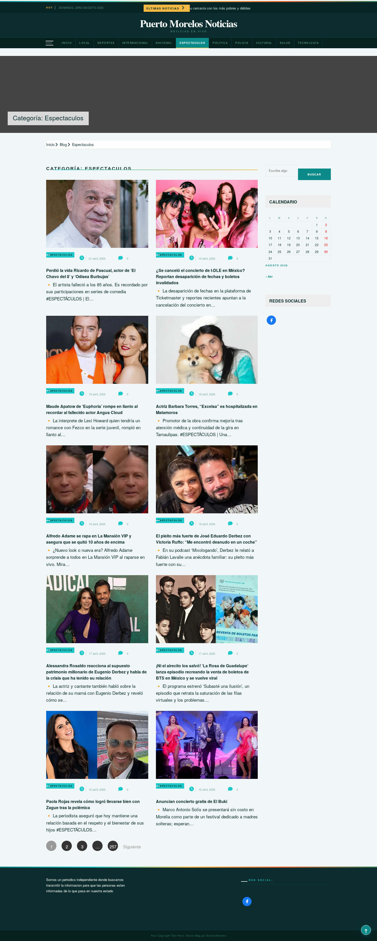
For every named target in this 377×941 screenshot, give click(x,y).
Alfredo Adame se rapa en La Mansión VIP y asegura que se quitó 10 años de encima (88, 539)
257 (113, 846)
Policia (242, 43)
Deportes (106, 43)
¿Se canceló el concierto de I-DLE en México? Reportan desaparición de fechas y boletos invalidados (200, 276)
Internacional (135, 43)
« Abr (269, 276)
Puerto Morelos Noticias (188, 23)
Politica (220, 43)
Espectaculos (192, 43)
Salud (285, 43)
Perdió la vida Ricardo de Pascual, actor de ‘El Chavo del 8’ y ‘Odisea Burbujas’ (90, 273)
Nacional (164, 43)
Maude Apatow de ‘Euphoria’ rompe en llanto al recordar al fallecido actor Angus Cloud (92, 409)
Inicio (67, 43)
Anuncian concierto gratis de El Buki (191, 801)
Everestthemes (216, 935)
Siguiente (128, 846)
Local (84, 43)
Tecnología (308, 43)
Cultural (264, 43)
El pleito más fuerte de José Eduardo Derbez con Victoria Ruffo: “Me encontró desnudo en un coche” (206, 539)
